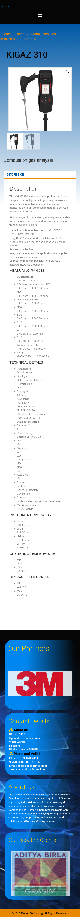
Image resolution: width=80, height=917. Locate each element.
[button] (67, 71)
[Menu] (40, 14)
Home (6, 34)
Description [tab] (15, 174)
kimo (20, 34)
